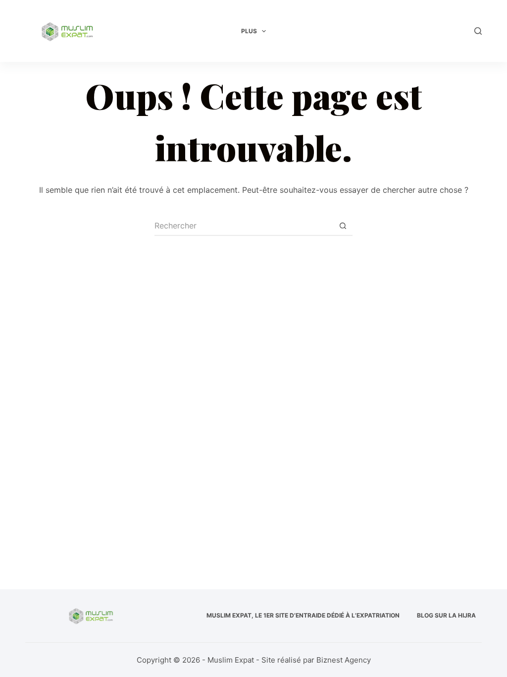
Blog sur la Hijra (446, 615)
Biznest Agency (343, 660)
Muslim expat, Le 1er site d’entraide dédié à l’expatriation (303, 615)
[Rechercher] (478, 31)
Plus (249, 31)
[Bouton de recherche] (343, 226)
